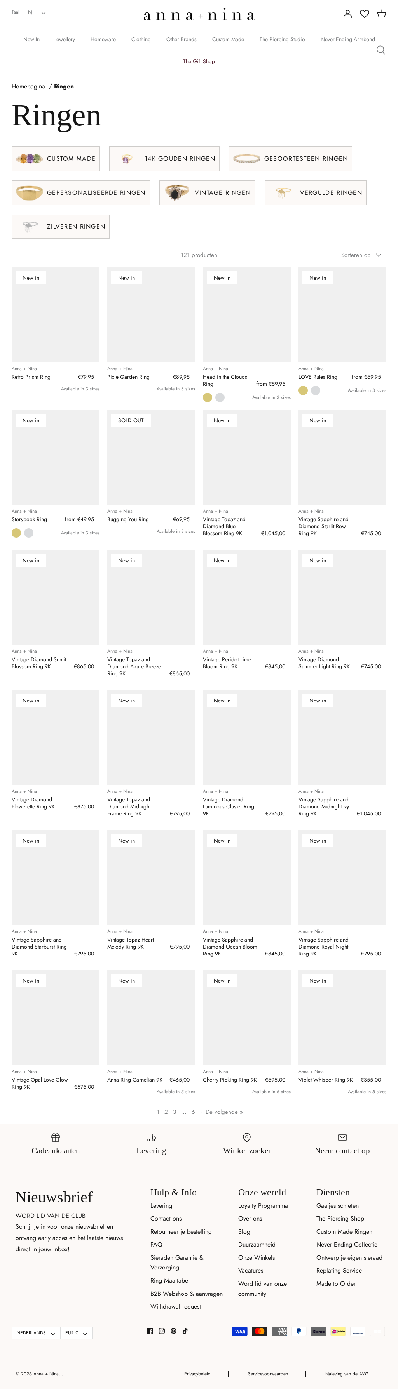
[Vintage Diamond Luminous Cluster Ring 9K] (247, 737)
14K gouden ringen (180, 158)
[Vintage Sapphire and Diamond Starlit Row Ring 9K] (342, 457)
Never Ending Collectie (346, 1244)
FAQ (156, 1244)
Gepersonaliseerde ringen (96, 192)
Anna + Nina (46, 1373)
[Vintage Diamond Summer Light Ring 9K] (342, 597)
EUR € (71, 1332)
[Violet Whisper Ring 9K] (342, 1017)
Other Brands (181, 39)
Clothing (141, 39)
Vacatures (250, 1270)
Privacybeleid (197, 1373)
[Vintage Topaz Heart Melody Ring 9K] (151, 877)
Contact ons (166, 1218)
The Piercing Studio (282, 39)
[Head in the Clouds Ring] (247, 314)
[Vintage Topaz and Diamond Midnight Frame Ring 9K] (151, 737)
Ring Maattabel (170, 1280)
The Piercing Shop (340, 1218)
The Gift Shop (199, 61)
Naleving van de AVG (346, 1373)
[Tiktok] (185, 1331)
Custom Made (228, 39)
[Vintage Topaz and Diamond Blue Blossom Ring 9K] (247, 457)
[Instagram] (162, 1331)
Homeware (103, 39)
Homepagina (28, 86)
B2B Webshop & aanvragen (186, 1293)
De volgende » (224, 1112)
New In (31, 39)
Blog (244, 1231)
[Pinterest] (173, 1331)
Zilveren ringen (76, 226)
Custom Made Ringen (344, 1231)
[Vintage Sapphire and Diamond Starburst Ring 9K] (56, 877)
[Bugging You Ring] (151, 457)
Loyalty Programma (263, 1205)
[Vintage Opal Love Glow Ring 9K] (56, 1017)
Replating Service (339, 1270)
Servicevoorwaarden (268, 1373)
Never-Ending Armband (348, 39)
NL (31, 12)
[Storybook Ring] (56, 457)
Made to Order (336, 1283)
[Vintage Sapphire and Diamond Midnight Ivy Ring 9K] (342, 737)
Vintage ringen (223, 192)
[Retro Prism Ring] (56, 314)
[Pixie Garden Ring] (151, 314)
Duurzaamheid (257, 1244)
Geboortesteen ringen (306, 158)
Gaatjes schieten (337, 1205)
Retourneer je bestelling (181, 1231)
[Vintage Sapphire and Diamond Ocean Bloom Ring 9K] (247, 877)
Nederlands (31, 1332)
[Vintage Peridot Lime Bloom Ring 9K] (247, 597)
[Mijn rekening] (347, 14)
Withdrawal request (175, 1306)
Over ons (250, 1218)
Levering (161, 1205)
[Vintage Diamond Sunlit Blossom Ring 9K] (56, 597)
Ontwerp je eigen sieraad (349, 1257)
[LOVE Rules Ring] (342, 314)
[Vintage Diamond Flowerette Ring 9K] (56, 737)
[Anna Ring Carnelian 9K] (151, 1017)
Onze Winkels (256, 1257)
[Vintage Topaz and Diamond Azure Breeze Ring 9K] (151, 597)
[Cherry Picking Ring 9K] (247, 1017)
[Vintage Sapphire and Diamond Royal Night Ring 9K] (342, 877)
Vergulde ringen (331, 192)
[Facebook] (150, 1331)
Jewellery (65, 39)
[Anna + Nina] (199, 14)
